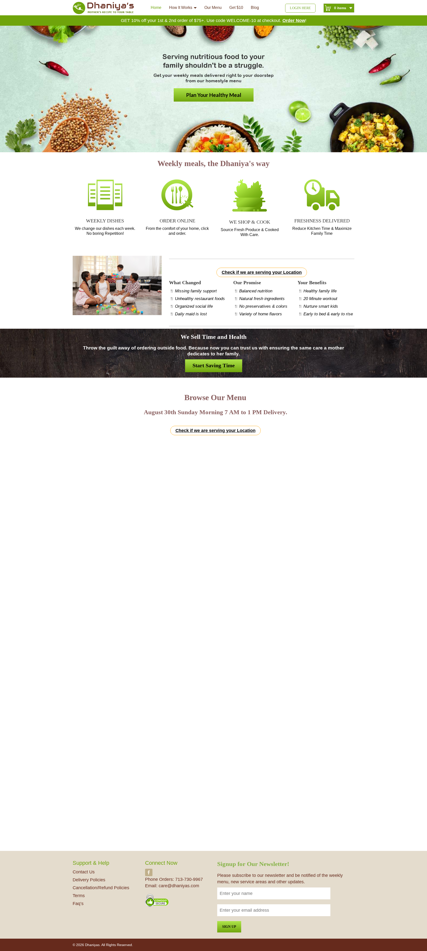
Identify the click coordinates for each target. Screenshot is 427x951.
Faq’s (78, 903)
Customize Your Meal (214, 734)
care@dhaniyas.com (179, 885)
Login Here (300, 8)
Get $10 (236, 7)
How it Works (180, 7)
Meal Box (226, 453)
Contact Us (84, 871)
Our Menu (213, 7)
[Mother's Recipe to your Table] (103, 7)
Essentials (201, 453)
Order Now (293, 20)
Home (156, 7)
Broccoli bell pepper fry (167, 538)
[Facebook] (148, 872)
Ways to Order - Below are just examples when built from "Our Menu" (213, 571)
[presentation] (68, 496)
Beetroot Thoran (89, 538)
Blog (255, 7)
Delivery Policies (89, 879)
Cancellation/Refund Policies (101, 887)
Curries (176, 453)
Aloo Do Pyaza (230, 528)
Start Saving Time (213, 365)
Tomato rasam (301, 538)
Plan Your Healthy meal (213, 95)
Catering (251, 453)
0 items (340, 8)
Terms (79, 895)
